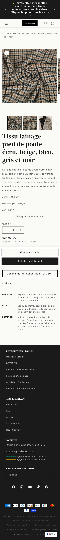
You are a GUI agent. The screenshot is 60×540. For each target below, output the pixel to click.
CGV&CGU (11, 363)
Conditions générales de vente (43, 530)
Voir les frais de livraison (25, 242)
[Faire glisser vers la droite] (56, 123)
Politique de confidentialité (20, 369)
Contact (10, 417)
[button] (6, 23)
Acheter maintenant (30, 261)
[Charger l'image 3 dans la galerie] (45, 123)
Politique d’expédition (17, 376)
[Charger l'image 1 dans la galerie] (14, 123)
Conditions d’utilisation (45, 525)
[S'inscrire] (50, 474)
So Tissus (17, 516)
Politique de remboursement (21, 388)
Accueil (5, 33)
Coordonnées (41, 534)
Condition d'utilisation (17, 382)
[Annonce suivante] (54, 9)
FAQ (8, 410)
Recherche (11, 404)
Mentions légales (24, 534)
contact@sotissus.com (19, 451)
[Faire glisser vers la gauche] (3, 123)
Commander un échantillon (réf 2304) (30, 273)
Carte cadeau (13, 423)
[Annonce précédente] (5, 9)
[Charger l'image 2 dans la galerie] (30, 123)
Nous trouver (13, 430)
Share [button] (8, 283)
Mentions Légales (15, 356)
